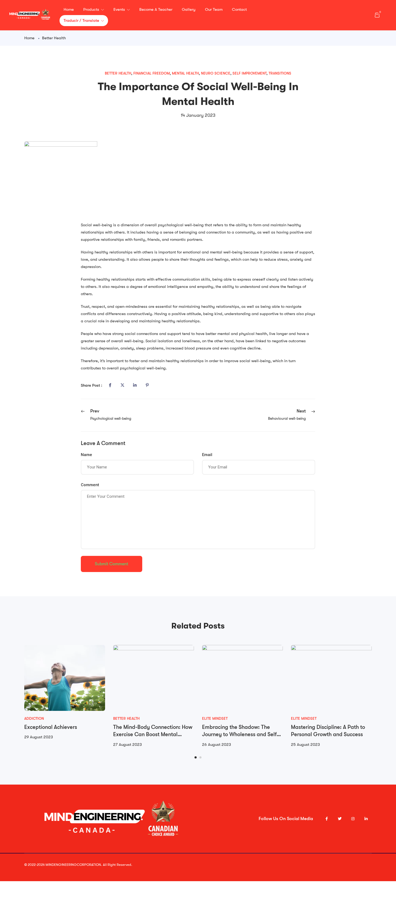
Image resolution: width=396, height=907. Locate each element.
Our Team (214, 9)
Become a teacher (155, 9)
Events (119, 9)
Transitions (280, 73)
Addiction (34, 718)
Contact (239, 9)
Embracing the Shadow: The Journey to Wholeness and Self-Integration (240, 734)
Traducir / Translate (82, 20)
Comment (90, 484)
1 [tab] (195, 757)
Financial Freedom (151, 73)
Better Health (54, 38)
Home (69, 9)
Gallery (189, 9)
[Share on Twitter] (122, 385)
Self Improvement (249, 73)
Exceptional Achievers (50, 727)
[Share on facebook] (110, 385)
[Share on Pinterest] (147, 385)
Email (207, 454)
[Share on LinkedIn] (134, 385)
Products (91, 9)
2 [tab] (200, 757)
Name (86, 454)
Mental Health (185, 73)
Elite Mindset (215, 718)
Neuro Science (215, 73)
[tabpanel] (64, 693)
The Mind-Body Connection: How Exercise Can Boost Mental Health (152, 734)
